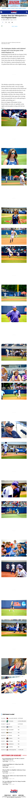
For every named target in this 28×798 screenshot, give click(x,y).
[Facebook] (2, 22)
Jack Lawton (6, 19)
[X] (5, 22)
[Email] (9, 22)
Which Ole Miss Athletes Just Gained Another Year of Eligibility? (14, 776)
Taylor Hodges (5, 761)
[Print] (12, 22)
